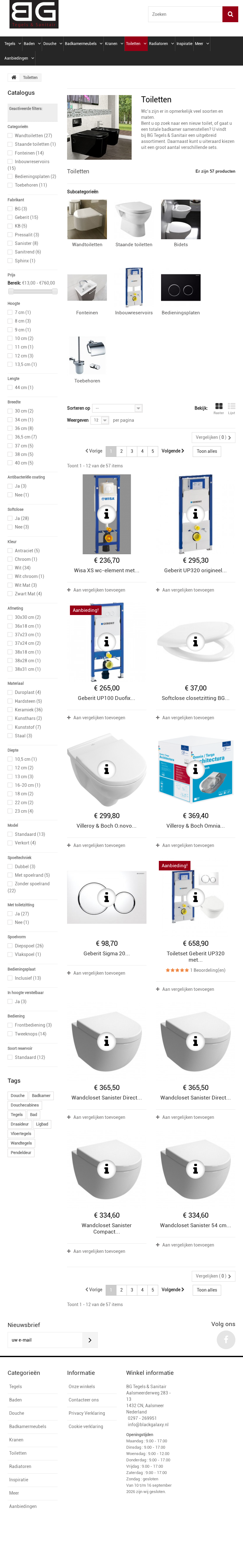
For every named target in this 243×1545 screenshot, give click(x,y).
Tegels (9, 44)
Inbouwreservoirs (134, 313)
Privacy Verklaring (87, 1413)
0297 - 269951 (142, 1418)
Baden (29, 44)
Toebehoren (31, 185)
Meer (199, 44)
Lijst (231, 413)
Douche (49, 44)
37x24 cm (28, 643)
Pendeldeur (21, 1152)
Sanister (26, 243)
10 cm (24, 338)
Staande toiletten (35, 144)
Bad (33, 1114)
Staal (23, 735)
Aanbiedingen (16, 58)
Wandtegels (21, 1143)
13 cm (24, 776)
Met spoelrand (32, 875)
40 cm (24, 462)
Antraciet (27, 550)
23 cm (24, 811)
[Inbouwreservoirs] (134, 287)
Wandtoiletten (33, 135)
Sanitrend (28, 251)
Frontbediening (33, 1025)
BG (21, 208)
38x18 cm (28, 652)
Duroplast (28, 692)
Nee (22, 494)
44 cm (24, 387)
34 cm (24, 419)
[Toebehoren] (87, 355)
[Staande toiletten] (134, 219)
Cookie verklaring (86, 1426)
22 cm (24, 802)
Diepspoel (29, 945)
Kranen (111, 44)
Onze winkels (82, 1386)
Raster (219, 413)
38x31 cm (28, 669)
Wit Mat (26, 585)
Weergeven (78, 420)
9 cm (23, 329)
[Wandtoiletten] (87, 219)
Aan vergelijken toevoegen (99, 590)
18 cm (24, 793)
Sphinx (25, 260)
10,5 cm (26, 759)
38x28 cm (28, 660)
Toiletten (133, 44)
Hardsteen (28, 701)
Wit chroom (29, 576)
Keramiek (29, 709)
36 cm (24, 428)
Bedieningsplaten (35, 176)
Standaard (30, 834)
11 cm (24, 346)
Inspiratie (184, 44)
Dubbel (25, 866)
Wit (23, 567)
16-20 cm (27, 785)
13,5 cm (26, 364)
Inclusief (28, 978)
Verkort (25, 842)
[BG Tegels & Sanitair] (34, 14)
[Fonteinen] (87, 287)
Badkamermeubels (81, 44)
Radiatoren (158, 44)
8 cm (23, 321)
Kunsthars (28, 718)
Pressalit (27, 234)
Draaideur (20, 1124)
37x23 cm (28, 634)
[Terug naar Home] (14, 77)
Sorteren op (78, 408)
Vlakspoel (28, 954)
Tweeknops (31, 1033)
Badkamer (41, 1095)
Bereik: (14, 282)
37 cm (24, 445)
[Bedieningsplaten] (181, 287)
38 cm (24, 454)
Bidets (181, 244)
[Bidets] (181, 219)
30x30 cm (28, 617)
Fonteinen (29, 153)
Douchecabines (25, 1105)
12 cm (24, 355)
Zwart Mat (28, 593)
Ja (21, 486)
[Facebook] (226, 1339)
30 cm (24, 410)
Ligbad (42, 1124)
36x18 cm (28, 626)
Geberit (26, 217)
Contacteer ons (84, 1399)
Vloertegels (21, 1133)
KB (21, 225)
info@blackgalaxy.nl (148, 1424)
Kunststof (28, 727)
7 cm (23, 312)
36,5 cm (26, 436)
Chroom (26, 559)
